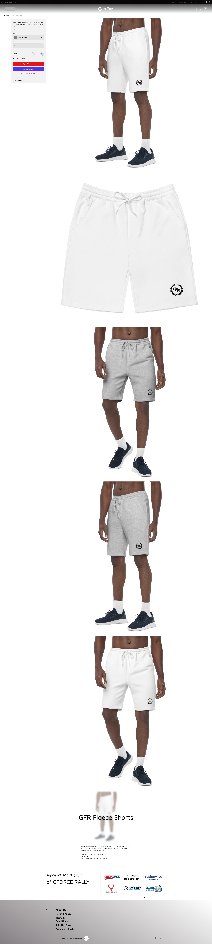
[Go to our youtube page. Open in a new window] (210, 2)
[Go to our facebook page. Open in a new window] (203, 2)
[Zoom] (202, 21)
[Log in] (200, 8)
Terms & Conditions (194, 2)
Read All (15, 29)
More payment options (28, 73)
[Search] (195, 8)
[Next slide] (144, 898)
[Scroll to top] (86, 938)
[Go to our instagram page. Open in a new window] (206, 2)
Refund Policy (182, 2)
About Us (173, 2)
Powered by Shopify (76, 938)
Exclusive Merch (65, 929)
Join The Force (64, 925)
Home (7, 15)
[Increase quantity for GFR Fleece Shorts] (41, 53)
